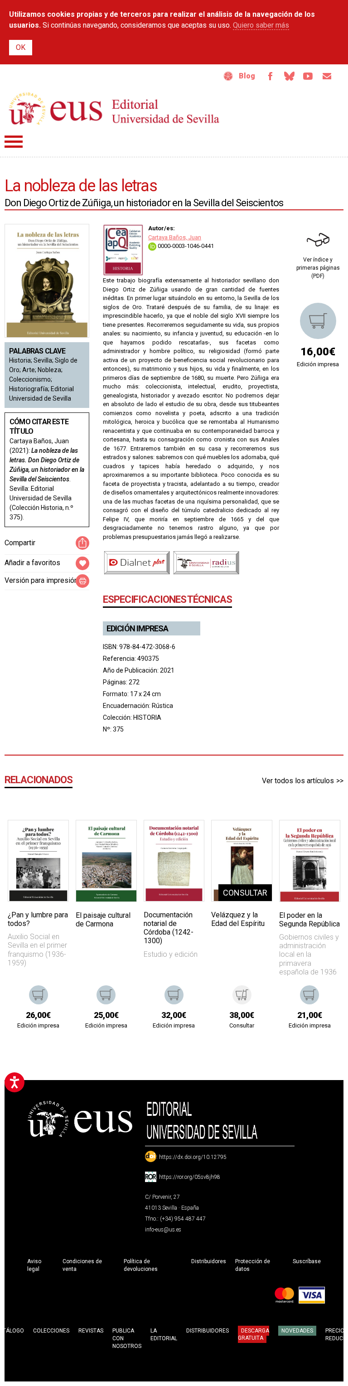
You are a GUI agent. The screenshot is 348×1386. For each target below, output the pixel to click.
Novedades (297, 1331)
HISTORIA (147, 717)
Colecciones (51, 1331)
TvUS (308, 76)
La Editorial (163, 1335)
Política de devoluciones (141, 1265)
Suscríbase (307, 1261)
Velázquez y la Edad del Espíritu (238, 919)
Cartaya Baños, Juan (174, 237)
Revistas (90, 1331)
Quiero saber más (261, 25)
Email (327, 76)
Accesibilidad (228, 76)
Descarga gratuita (253, 1334)
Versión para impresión (41, 580)
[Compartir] (82, 543)
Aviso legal (34, 1265)
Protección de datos (252, 1265)
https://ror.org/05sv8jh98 (189, 1177)
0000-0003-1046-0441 (185, 245)
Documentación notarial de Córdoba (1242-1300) (168, 928)
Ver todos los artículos (298, 780)
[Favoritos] (50, 838)
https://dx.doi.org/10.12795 (193, 1157)
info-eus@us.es (163, 1229)
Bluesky (289, 76)
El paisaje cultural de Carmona (103, 919)
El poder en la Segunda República (309, 919)
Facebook (270, 76)
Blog (247, 76)
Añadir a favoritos (32, 562)
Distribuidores (208, 1261)
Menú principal (14, 142)
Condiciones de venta (82, 1265)
